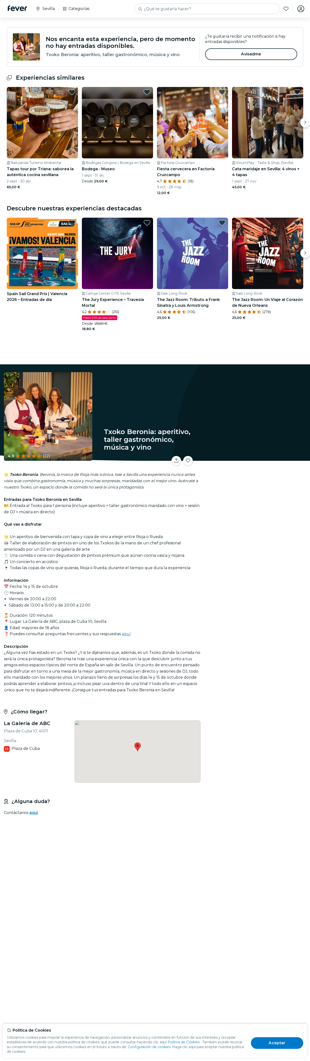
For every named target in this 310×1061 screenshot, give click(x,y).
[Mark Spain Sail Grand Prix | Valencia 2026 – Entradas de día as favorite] (72, 223)
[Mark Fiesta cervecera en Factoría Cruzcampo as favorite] (222, 92)
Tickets (256, 458)
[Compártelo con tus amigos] (176, 461)
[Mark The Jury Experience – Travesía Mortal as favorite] (147, 223)
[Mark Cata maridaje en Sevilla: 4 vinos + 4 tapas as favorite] (297, 92)
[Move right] (305, 122)
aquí (126, 634)
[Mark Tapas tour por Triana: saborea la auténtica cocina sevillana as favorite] (72, 92)
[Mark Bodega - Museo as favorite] (147, 92)
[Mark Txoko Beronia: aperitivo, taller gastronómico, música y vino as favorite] (188, 461)
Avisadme (251, 54)
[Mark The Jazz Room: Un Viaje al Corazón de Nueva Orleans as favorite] (297, 223)
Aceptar (277, 1043)
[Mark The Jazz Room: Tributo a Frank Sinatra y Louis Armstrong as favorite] (222, 223)
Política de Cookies (184, 1042)
